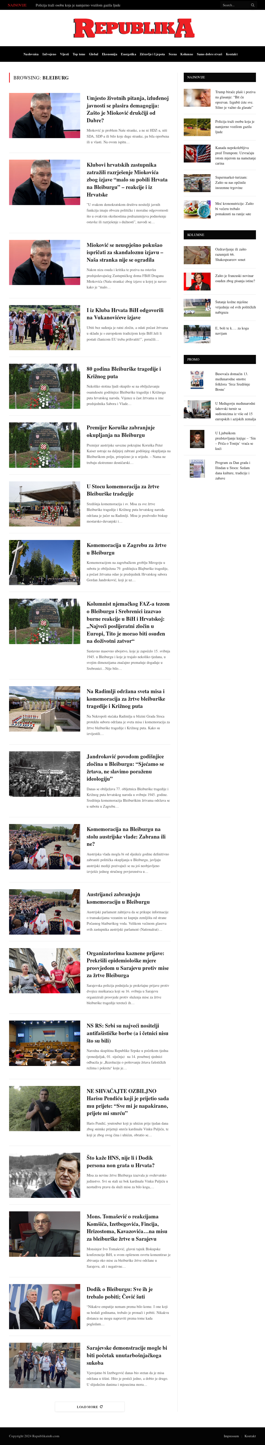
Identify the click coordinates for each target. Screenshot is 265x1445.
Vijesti (64, 54)
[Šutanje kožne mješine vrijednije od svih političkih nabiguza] (197, 308)
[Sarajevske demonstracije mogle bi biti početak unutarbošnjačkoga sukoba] (44, 1365)
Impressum (231, 1436)
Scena (173, 54)
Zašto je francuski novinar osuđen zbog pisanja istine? (235, 278)
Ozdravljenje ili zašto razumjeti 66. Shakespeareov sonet (230, 254)
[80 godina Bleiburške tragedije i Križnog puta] (44, 386)
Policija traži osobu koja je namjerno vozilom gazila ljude (78, 5)
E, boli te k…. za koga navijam (232, 331)
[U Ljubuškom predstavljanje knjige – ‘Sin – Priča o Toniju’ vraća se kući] (197, 439)
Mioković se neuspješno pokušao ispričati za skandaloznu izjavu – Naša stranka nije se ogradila (125, 252)
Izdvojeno (49, 54)
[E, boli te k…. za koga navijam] (197, 334)
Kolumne (186, 54)
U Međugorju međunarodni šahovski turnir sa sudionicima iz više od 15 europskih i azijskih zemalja (235, 411)
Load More (87, 1406)
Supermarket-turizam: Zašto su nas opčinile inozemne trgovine (231, 182)
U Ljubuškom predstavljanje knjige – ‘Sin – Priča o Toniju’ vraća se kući (235, 440)
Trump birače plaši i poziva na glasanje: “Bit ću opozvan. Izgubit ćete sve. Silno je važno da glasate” (235, 99)
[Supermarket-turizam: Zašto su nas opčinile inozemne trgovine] (197, 183)
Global (93, 54)
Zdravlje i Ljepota (152, 54)
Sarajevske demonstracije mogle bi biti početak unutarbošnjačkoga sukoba (127, 1355)
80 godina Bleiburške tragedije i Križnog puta (124, 372)
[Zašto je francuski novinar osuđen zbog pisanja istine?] (197, 282)
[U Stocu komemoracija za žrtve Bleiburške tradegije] (44, 503)
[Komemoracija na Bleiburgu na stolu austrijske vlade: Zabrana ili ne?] (44, 846)
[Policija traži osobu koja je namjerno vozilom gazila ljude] (197, 127)
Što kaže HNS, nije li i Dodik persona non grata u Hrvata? (121, 1161)
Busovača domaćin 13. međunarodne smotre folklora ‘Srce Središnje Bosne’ (232, 381)
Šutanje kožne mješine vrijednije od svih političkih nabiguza (235, 307)
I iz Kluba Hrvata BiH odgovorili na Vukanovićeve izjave (125, 313)
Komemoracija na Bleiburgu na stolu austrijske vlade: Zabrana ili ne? (126, 836)
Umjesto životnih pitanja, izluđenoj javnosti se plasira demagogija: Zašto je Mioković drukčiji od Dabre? (128, 109)
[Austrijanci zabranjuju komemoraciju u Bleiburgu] (44, 911)
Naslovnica (31, 54)
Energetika (128, 54)
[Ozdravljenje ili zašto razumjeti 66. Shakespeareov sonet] (197, 255)
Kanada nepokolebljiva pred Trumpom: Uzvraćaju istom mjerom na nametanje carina (235, 155)
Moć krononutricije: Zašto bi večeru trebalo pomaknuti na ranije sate (234, 208)
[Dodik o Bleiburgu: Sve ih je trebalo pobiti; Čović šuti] (44, 1306)
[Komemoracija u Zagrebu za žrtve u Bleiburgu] (44, 562)
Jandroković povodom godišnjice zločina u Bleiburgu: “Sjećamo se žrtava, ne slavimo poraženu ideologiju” (125, 767)
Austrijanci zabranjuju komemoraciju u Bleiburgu (118, 897)
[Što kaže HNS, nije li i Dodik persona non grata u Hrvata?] (44, 1175)
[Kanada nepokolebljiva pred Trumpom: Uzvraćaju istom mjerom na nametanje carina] (197, 154)
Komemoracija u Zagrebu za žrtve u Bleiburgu (126, 548)
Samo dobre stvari (209, 54)
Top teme (79, 54)
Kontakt (232, 54)
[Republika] (132, 28)
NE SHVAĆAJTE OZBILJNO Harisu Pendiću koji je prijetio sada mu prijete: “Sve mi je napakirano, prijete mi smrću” (128, 1102)
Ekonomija (109, 54)
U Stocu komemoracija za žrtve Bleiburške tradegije (123, 490)
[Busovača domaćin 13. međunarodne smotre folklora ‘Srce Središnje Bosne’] (197, 380)
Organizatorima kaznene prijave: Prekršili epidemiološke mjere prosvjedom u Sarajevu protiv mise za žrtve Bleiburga (128, 964)
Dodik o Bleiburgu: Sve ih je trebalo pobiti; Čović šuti (120, 1292)
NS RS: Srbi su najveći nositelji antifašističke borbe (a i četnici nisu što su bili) (127, 1033)
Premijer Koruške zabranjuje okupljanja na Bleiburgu (121, 431)
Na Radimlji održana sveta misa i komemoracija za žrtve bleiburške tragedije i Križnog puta (126, 698)
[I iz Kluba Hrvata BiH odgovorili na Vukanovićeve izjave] (44, 327)
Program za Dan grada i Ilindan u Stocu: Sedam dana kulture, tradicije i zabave (232, 470)
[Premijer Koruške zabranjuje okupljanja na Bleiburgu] (44, 445)
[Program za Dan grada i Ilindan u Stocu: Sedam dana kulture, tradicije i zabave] (197, 468)
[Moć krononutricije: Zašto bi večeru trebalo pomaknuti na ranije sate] (197, 209)
